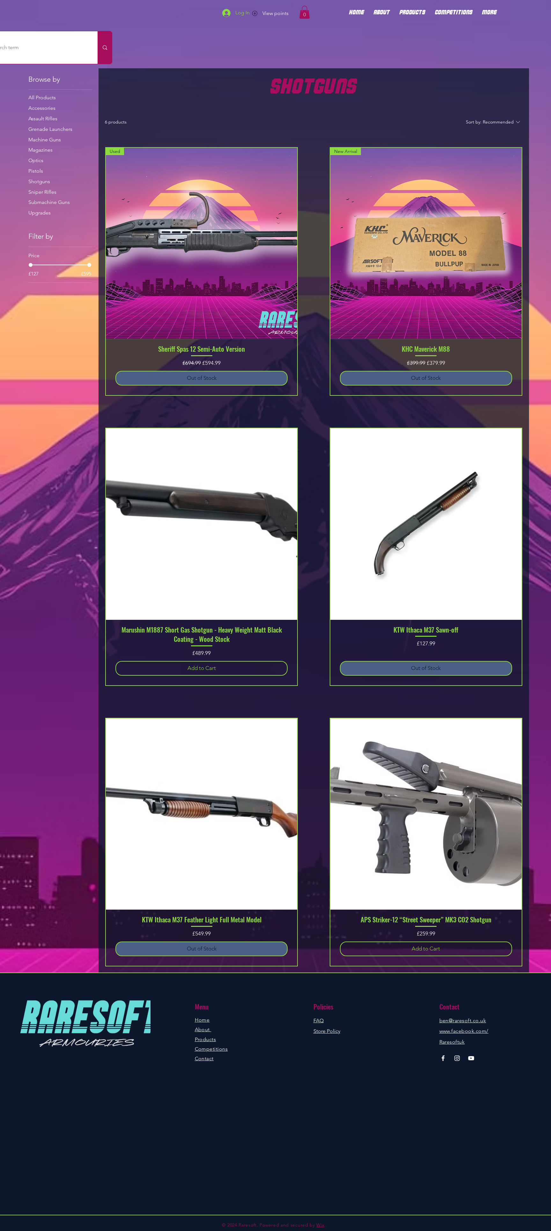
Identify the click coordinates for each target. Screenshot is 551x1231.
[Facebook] (443, 1058)
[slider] (30, 265)
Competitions (211, 1049)
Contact (204, 1058)
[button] (304, 12)
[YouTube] (471, 1058)
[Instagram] (457, 1058)
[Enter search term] (105, 47)
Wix (320, 1225)
